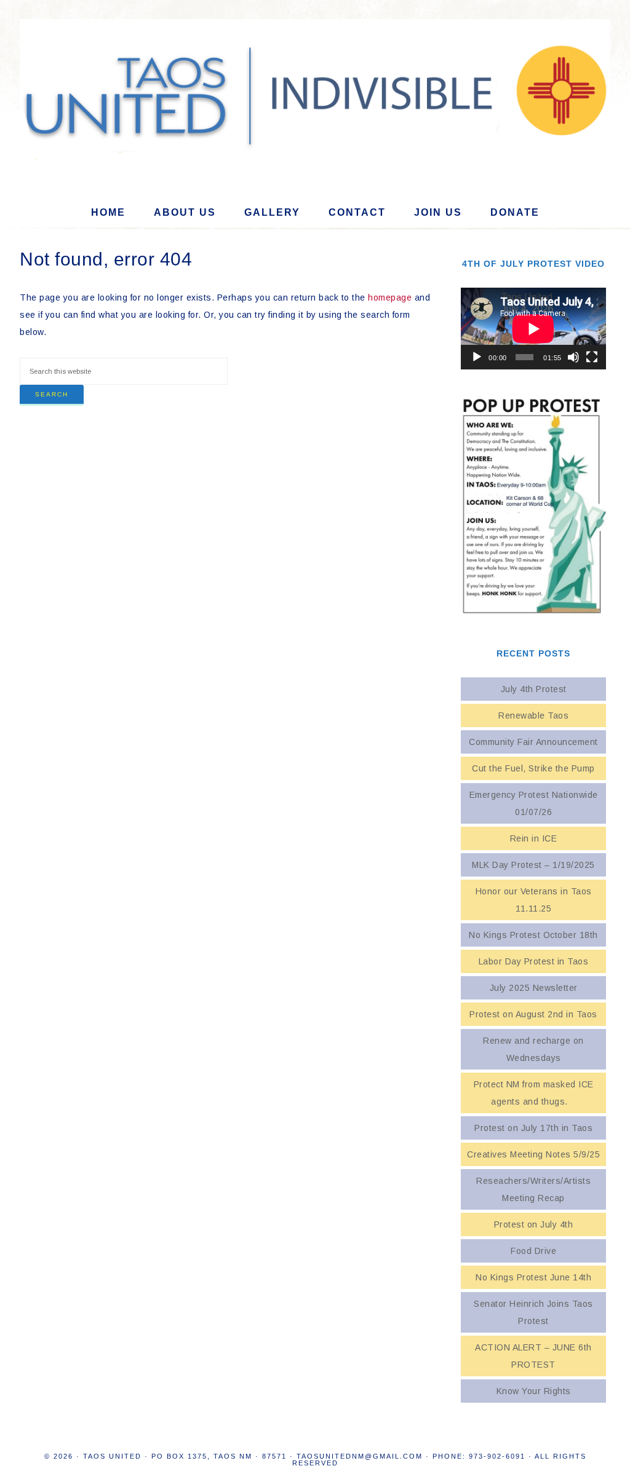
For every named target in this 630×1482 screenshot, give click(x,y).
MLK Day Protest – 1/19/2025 (533, 865)
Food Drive (533, 1251)
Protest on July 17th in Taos (533, 1128)
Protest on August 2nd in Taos (533, 1014)
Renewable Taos (533, 715)
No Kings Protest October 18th (533, 935)
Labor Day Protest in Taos (534, 961)
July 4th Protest (534, 689)
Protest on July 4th (533, 1224)
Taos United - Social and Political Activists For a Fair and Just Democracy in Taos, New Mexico (315, 93)
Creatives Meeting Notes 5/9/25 (533, 1154)
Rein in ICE (533, 838)
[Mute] (573, 357)
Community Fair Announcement (533, 742)
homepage (390, 297)
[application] (533, 328)
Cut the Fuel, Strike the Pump (533, 768)
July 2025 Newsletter (534, 988)
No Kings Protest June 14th (533, 1277)
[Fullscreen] (592, 357)
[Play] (477, 357)
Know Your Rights (533, 1391)
